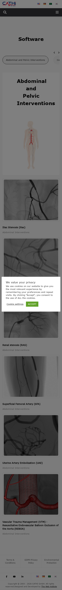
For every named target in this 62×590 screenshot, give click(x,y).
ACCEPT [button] (32, 304)
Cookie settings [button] (15, 304)
